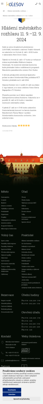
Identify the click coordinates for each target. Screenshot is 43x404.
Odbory (24, 206)
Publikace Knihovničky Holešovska (8, 270)
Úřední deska (26, 200)
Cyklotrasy (4, 274)
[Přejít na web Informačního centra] (32, 366)
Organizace (4, 214)
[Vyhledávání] (40, 4)
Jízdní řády (25, 280)
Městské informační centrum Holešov (31, 359)
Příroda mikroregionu (8, 252)
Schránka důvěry (27, 252)
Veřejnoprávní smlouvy (8, 220)
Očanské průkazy (6, 303)
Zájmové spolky (6, 255)
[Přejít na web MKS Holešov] (32, 350)
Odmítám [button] (11, 394)
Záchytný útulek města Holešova (32, 287)
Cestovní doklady (6, 306)
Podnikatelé (4, 211)
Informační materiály (8, 263)
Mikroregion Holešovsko (9, 229)
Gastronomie (5, 261)
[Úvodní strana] (4, 11)
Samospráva (5, 197)
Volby (23, 214)
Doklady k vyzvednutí (28, 246)
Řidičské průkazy (6, 309)
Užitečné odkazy (27, 274)
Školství (3, 203)
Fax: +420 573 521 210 (12, 355)
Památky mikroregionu (8, 243)
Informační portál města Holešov (29, 343)
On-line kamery (26, 243)
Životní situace (26, 211)
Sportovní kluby (6, 249)
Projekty (3, 217)
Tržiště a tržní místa (28, 266)
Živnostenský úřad (7, 312)
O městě (3, 200)
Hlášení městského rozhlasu (16, 11)
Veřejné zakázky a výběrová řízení (30, 270)
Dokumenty (25, 208)
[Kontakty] (36, 4)
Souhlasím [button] (12, 390)
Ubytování (4, 258)
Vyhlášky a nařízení (7, 208)
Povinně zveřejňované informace (29, 218)
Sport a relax (5, 241)
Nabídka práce (26, 261)
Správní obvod (26, 222)
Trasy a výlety (5, 266)
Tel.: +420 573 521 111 (12, 352)
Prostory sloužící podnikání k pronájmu (31, 284)
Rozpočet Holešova (7, 226)
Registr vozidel (6, 300)
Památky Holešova (7, 246)
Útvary (24, 197)
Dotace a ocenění (6, 206)
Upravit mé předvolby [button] (21, 399)
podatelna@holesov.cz (12, 360)
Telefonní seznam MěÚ (29, 203)
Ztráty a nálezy (26, 258)
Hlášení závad (26, 249)
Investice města (6, 223)
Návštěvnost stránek (28, 255)
